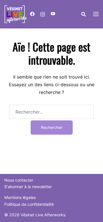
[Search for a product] (83, 14)
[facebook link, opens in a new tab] (32, 14)
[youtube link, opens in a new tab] (53, 14)
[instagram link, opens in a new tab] (42, 14)
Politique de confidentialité (29, 204)
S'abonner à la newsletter (28, 186)
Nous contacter (18, 180)
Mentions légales (20, 197)
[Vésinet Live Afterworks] (15, 14)
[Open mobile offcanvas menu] (96, 14)
